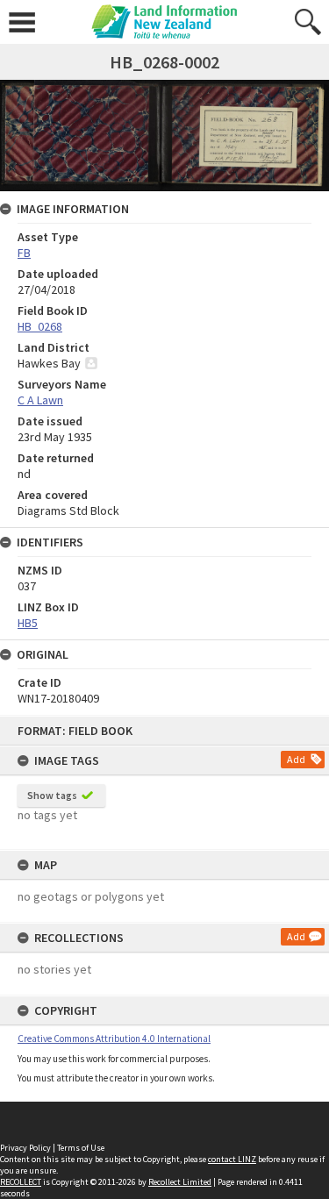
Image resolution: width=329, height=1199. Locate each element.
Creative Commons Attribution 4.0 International (114, 1038)
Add (296, 759)
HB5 (28, 623)
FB (24, 252)
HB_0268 (40, 326)
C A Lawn (40, 400)
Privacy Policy (25, 1147)
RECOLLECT (20, 1182)
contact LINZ (232, 1159)
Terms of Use (80, 1147)
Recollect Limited (179, 1182)
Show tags (52, 795)
